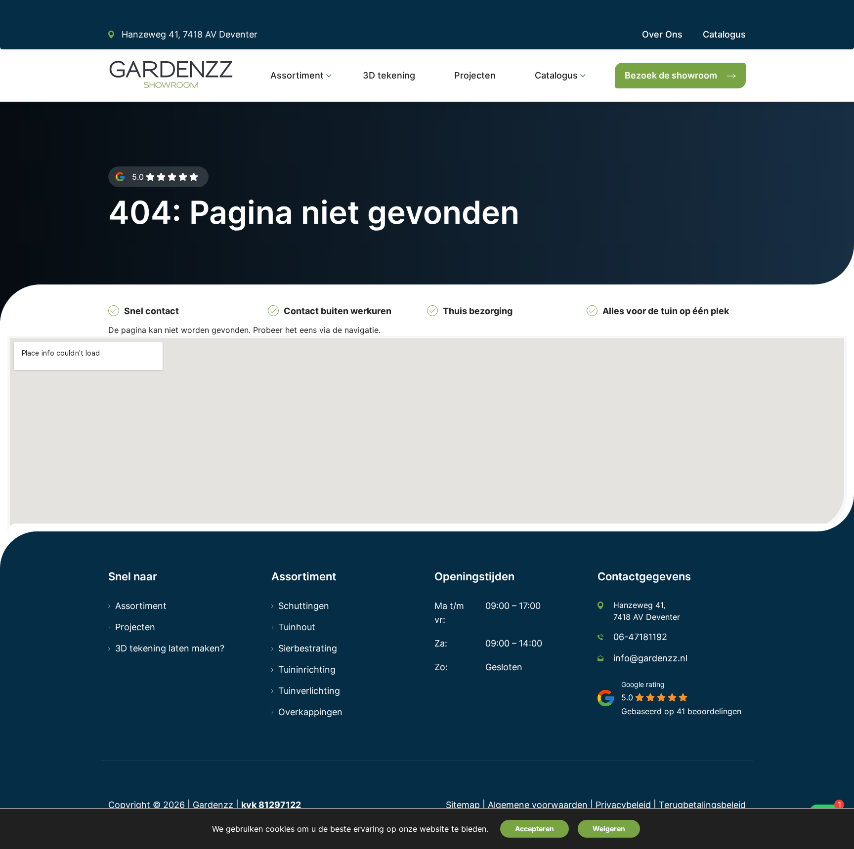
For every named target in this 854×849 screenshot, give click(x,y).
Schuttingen (303, 606)
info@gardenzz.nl (650, 658)
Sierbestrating (307, 648)
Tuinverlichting (309, 691)
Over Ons (662, 34)
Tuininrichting (307, 669)
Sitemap (463, 805)
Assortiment (141, 606)
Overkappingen (310, 712)
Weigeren (609, 828)
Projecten (135, 627)
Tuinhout (296, 627)
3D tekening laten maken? (169, 648)
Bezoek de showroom (671, 75)
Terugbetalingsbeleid (702, 805)
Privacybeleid (623, 805)
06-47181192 (640, 637)
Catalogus (724, 34)
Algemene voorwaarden (538, 805)
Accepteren (534, 828)
